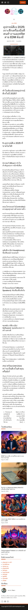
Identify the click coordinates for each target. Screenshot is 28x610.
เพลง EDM (14, 23)
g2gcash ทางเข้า (7, 562)
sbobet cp (5, 566)
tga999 (4, 576)
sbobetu (4, 570)
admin (19, 41)
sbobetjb (5, 578)
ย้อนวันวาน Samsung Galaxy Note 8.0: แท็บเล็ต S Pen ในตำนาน (12, 488)
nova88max (5, 564)
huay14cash (5, 572)
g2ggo (4, 580)
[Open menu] (14, 19)
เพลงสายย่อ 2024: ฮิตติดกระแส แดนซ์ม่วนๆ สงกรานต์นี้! (13, 519)
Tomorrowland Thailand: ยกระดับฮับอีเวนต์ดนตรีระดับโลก (13, 551)
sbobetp (4, 574)
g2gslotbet (5, 568)
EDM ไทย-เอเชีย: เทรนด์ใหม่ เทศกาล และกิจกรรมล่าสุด (12, 456)
